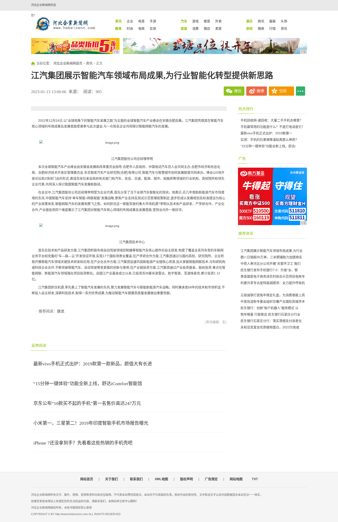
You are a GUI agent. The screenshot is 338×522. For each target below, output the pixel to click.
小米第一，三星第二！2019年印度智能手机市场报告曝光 (90, 423)
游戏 (195, 21)
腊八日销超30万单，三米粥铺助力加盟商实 (271, 257)
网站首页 (86, 479)
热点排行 (245, 109)
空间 (282, 91)
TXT (255, 479)
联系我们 (136, 479)
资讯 (284, 28)
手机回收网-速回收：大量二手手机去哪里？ (272, 120)
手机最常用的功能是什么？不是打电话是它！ (273, 127)
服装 (272, 21)
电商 (141, 28)
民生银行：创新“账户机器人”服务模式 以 (269, 308)
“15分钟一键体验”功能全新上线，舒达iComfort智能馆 (87, 383)
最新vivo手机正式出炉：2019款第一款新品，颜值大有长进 (92, 363)
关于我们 (111, 479)
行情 (272, 28)
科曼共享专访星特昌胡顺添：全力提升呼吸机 (273, 283)
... (300, 91)
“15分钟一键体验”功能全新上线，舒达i (268, 146)
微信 (237, 91)
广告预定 (211, 479)
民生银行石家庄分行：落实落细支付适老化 (271, 321)
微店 (207, 28)
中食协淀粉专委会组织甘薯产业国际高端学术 (273, 301)
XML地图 (161, 479)
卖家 (218, 28)
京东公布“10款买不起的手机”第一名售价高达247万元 (87, 403)
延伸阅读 (39, 345)
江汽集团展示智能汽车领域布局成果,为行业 (272, 250)
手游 (153, 21)
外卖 (218, 21)
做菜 (207, 21)
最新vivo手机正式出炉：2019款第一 (266, 133)
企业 (130, 21)
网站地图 (236, 479)
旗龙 (60, 311)
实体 (153, 28)
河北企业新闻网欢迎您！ (43, 10)
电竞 (141, 21)
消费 (195, 28)
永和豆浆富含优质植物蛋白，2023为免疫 (270, 327)
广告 (242, 159)
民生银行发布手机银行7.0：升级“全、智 (269, 270)
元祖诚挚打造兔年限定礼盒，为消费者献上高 (273, 295)
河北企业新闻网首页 (67, 63)
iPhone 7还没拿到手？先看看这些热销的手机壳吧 (82, 442)
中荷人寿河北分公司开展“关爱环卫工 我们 (271, 263)
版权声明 (186, 479)
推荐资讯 (245, 233)
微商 (261, 28)
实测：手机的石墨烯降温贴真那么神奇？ (269, 139)
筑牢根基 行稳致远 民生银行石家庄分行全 (270, 314)
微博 (260, 91)
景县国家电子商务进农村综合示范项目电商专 (273, 276)
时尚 (130, 28)
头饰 (284, 21)
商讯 (261, 21)
